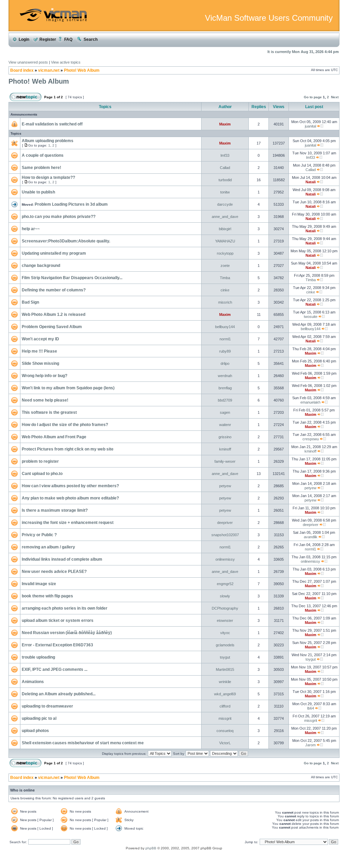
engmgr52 (225, 584)
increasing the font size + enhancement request (68, 522)
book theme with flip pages (47, 596)
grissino (225, 437)
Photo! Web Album (82, 70)
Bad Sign (30, 302)
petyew (225, 486)
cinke (225, 290)
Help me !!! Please (39, 351)
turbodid (225, 180)
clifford (225, 706)
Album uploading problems (47, 140)
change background (41, 265)
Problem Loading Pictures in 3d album (71, 204)
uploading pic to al (39, 718)
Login (23, 39)
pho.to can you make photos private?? (58, 216)
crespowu (310, 439)
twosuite (310, 316)
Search (90, 39)
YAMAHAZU (225, 241)
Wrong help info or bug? (44, 375)
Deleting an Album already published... (58, 694)
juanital (310, 126)
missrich (225, 302)
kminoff (225, 449)
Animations (33, 681)
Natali (311, 182)
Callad (225, 168)
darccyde (225, 204)
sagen (225, 412)
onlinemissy (225, 559)
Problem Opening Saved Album (52, 326)
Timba (225, 278)
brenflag (225, 388)
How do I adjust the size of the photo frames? (65, 424)
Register (47, 39)
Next (334, 97)
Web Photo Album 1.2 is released (53, 314)
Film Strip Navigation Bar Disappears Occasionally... (72, 277)
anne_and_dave (225, 217)
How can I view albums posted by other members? (70, 485)
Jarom (310, 745)
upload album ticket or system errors (57, 620)
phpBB (150, 848)
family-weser (225, 461)
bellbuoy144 (225, 327)
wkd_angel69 (225, 694)
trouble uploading (38, 657)
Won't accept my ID (40, 339)
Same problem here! (41, 167)
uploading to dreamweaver (47, 706)
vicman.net (48, 70)
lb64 (310, 708)
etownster (225, 620)
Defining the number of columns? (54, 290)
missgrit (225, 718)
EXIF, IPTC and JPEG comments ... (54, 669)
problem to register (40, 461)
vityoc (225, 633)
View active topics (66, 62)
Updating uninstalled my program (54, 253)
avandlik (310, 537)
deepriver (225, 523)
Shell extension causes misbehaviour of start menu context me (83, 743)
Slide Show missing (40, 363)
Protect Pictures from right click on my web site (68, 449)
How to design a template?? (48, 177)
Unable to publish (38, 192)
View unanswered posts (28, 62)
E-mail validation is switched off (52, 124)
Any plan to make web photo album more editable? (70, 498)
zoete (225, 266)
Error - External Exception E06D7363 (57, 645)
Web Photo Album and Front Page (54, 437)
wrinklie (225, 682)
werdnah (225, 376)
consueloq (224, 731)
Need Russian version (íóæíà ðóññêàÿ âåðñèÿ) (67, 632)
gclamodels (225, 645)
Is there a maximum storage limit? (55, 510)
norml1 (225, 339)
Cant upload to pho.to (42, 473)
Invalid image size (39, 583)
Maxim (225, 124)
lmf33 (225, 155)
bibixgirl (225, 229)
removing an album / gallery (48, 547)
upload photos (35, 730)
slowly (225, 596)
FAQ (67, 39)
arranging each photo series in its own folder (64, 608)
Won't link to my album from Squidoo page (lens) (68, 388)
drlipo (225, 363)
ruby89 (225, 351)
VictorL (225, 743)
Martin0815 (225, 669)
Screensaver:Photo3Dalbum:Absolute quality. (66, 241)
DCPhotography (225, 608)
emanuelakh (310, 402)
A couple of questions (43, 155)
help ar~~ (31, 228)
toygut (225, 657)
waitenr (225, 425)
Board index (22, 70)
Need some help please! (45, 400)
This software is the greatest (49, 412)
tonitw (225, 192)
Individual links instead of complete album (62, 559)
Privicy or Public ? (39, 534)
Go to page (313, 97)
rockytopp (225, 253)
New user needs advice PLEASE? (54, 571)
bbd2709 (225, 400)
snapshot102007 (225, 535)
